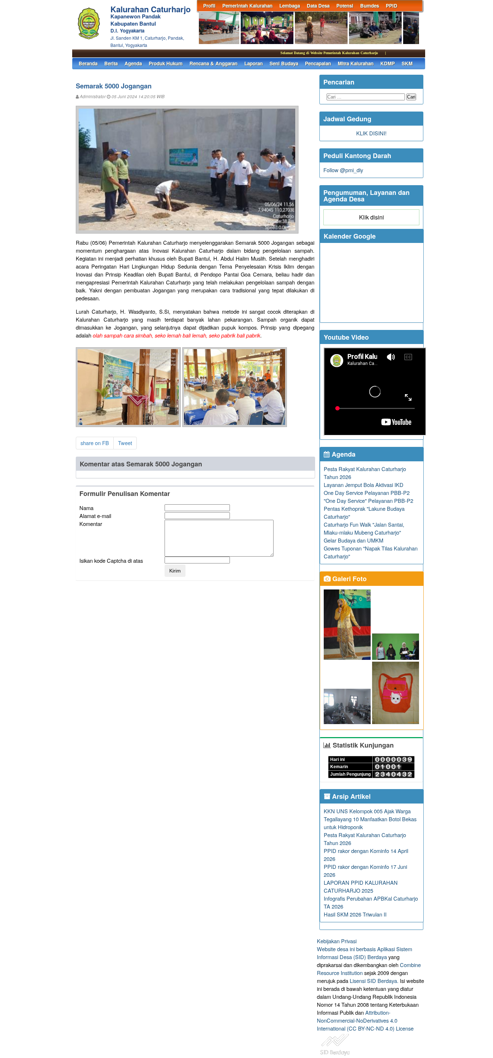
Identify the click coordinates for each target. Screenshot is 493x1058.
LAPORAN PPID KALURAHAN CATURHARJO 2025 (361, 886)
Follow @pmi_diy (343, 170)
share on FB (94, 443)
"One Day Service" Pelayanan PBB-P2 (368, 500)
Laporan (253, 63)
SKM (407, 63)
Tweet (125, 443)
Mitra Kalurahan (356, 63)
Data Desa (318, 5)
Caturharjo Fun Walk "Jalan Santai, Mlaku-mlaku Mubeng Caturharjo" (364, 528)
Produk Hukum (166, 63)
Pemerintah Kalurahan (247, 5)
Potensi (344, 5)
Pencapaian (318, 63)
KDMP (387, 63)
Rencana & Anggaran (213, 63)
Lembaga (289, 5)
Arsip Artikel (350, 796)
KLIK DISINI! (371, 133)
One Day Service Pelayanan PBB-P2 (367, 492)
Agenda (133, 63)
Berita (111, 63)
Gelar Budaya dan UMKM (353, 540)
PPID (391, 5)
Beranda (88, 63)
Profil (209, 5)
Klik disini (371, 217)
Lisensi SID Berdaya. (374, 980)
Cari (411, 97)
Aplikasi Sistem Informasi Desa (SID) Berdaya (364, 953)
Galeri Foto (349, 578)
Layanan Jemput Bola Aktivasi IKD (363, 484)
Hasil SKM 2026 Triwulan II (355, 914)
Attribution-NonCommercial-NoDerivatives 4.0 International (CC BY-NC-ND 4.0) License (365, 1020)
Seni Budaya (284, 63)
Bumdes (369, 5)
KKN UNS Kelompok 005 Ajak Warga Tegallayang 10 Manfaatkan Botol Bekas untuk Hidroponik (370, 819)
